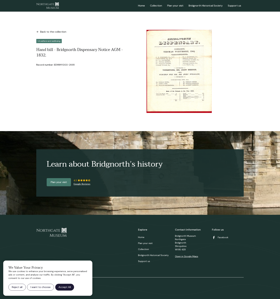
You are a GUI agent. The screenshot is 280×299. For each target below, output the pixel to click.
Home (141, 5)
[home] (47, 5)
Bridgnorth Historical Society (206, 5)
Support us (234, 5)
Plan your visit (175, 5)
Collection (156, 5)
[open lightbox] (179, 71)
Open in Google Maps (186, 256)
